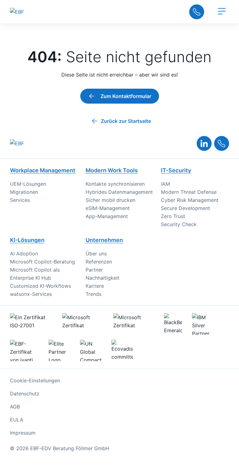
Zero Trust (173, 216)
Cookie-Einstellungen (35, 380)
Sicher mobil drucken (110, 200)
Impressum (22, 433)
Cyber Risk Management (189, 200)
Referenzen (99, 262)
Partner (94, 270)
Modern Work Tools (112, 170)
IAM (165, 184)
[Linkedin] (204, 143)
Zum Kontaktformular (126, 96)
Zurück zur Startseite (126, 121)
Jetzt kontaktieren (196, 11)
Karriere (95, 286)
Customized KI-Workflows (40, 286)
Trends (93, 294)
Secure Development (185, 208)
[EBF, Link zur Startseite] (29, 11)
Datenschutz (25, 393)
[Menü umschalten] (221, 11)
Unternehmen (104, 240)
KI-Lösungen (27, 240)
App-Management (107, 216)
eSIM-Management (108, 208)
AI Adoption (24, 253)
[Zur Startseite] (17, 143)
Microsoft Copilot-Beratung (42, 262)
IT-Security (176, 170)
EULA (16, 420)
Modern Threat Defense (189, 192)
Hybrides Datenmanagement (119, 192)
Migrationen (24, 192)
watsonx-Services (31, 294)
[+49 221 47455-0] (221, 143)
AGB (15, 406)
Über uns (96, 253)
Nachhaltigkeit (103, 278)
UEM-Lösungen (28, 184)
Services (20, 200)
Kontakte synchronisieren (115, 184)
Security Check (179, 224)
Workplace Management (42, 170)
